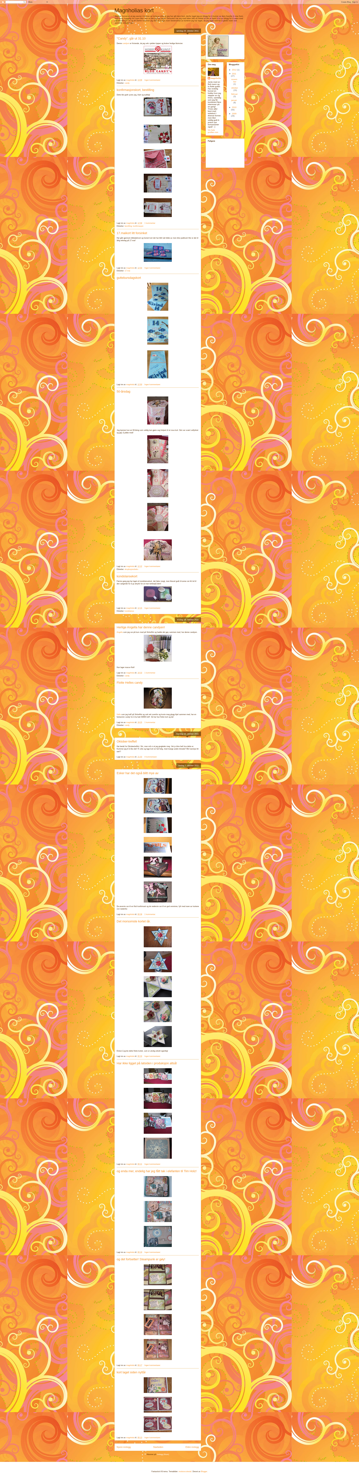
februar (234, 94)
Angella (120, 632)
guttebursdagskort (129, 277)
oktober (234, 88)
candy (127, 83)
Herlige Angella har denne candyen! (141, 627)
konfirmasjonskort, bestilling (135, 90)
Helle (119, 714)
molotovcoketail (185, 1471)
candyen (125, 43)
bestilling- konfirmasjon (134, 226)
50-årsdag (123, 391)
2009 (234, 113)
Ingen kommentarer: (152, 80)
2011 (234, 74)
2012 (234, 70)
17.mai (127, 271)
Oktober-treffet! (127, 741)
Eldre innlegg (192, 1447)
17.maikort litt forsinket (132, 233)
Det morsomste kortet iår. (134, 921)
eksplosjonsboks (131, 569)
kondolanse (129, 611)
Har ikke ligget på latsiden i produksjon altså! (147, 1063)
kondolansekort (127, 576)
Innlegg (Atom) (163, 1454)
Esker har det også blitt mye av (137, 773)
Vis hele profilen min (213, 131)
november (234, 80)
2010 (234, 107)
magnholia (216, 78)
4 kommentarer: (151, 757)
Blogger (204, 1471)
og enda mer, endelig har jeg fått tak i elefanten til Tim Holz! (157, 1171)
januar (234, 100)
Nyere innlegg (124, 1447)
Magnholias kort (134, 10)
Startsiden (158, 1447)
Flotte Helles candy (130, 682)
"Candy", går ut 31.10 (131, 38)
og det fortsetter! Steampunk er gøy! (141, 1259)
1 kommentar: (150, 223)
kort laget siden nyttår (131, 1372)
